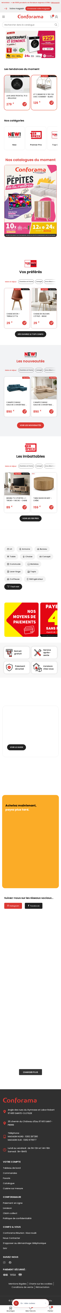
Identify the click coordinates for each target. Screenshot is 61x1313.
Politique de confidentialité (17, 1218)
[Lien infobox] (14, 138)
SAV (5, 1248)
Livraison (7, 1208)
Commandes (10, 1172)
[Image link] (20, 1100)
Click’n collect (10, 1213)
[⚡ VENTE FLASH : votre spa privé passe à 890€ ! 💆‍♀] (30, 959)
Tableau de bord (12, 1167)
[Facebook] (10, 1262)
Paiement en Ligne (13, 1202)
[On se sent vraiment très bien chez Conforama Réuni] (30, 1021)
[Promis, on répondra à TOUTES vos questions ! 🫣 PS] (30, 990)
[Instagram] (4, 1262)
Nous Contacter (11, 1238)
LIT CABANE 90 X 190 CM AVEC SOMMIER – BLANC (43, 95)
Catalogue (8, 1183)
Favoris (6, 1178)
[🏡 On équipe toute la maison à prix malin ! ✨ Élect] (30, 928)
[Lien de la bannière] (30, 201)
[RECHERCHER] (56, 25)
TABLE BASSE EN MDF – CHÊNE (42, 499)
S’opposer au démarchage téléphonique (24, 1243)
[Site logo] (30, 16)
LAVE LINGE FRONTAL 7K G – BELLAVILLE (16, 97)
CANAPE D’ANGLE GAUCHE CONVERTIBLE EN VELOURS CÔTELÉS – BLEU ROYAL (17, 403)
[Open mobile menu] (3, 17)
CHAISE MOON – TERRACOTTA (13, 315)
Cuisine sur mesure (13, 1188)
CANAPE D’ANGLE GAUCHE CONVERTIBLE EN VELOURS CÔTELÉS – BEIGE (43, 403)
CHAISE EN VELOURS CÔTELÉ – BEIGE (41, 315)
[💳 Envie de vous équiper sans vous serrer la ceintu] (30, 1052)
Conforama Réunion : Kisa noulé (19, 1232)
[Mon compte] (56, 17)
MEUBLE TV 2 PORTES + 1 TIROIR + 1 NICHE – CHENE (16, 499)
